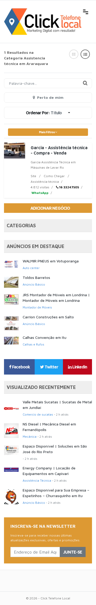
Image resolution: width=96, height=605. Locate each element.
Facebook (20, 366)
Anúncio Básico (34, 284)
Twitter (51, 366)
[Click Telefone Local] (42, 11)
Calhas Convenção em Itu (44, 337)
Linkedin (79, 366)
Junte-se (72, 552)
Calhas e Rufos (33, 344)
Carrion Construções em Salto (48, 317)
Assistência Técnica (37, 480)
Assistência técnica (45, 182)
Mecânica (30, 436)
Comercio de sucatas (38, 414)
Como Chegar (54, 176)
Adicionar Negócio (50, 208)
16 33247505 (68, 187)
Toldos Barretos (36, 277)
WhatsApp (40, 193)
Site (33, 176)
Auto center (31, 268)
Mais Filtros (47, 132)
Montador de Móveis (37, 307)
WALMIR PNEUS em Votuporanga (51, 261)
